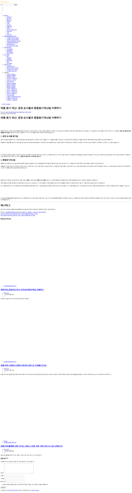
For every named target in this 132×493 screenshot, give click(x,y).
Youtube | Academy (11, 75)
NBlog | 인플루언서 (12, 93)
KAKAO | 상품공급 (12, 78)
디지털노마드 (7, 64)
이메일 (3, 478)
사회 (8, 23)
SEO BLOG (10, 51)
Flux (8, 61)
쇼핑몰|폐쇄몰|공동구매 (10, 36)
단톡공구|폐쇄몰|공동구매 (14, 96)
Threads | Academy (11, 83)
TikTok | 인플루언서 (12, 92)
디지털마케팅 (7, 47)
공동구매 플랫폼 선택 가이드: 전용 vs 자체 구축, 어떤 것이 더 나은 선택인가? (32, 446)
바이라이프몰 (10, 95)
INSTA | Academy (11, 84)
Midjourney (9, 60)
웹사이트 (3, 481)
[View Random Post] (1, 102)
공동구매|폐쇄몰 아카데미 (14, 41)
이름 (2, 475)
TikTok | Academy (11, 85)
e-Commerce (10, 49)
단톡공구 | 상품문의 (12, 100)
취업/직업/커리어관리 (12, 67)
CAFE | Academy (11, 74)
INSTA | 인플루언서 (12, 90)
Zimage (5, 441)
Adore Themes (35, 490)
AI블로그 (29, 212)
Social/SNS (9, 50)
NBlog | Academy (11, 87)
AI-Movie (9, 59)
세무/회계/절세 (11, 44)
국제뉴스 (9, 17)
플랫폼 (8, 21)
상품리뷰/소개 (10, 66)
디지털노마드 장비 (12, 71)
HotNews (6, 15)
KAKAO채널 (10, 81)
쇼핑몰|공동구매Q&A (12, 42)
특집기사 (9, 20)
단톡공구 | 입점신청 (12, 98)
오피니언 (9, 34)
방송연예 (9, 31)
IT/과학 (9, 25)
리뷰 (8, 33)
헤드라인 (9, 18)
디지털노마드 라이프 (12, 69)
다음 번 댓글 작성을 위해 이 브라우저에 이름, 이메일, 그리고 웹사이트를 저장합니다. (25, 484)
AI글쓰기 (24, 212)
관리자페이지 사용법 (12, 45)
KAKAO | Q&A (11, 77)
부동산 (8, 28)
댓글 (2, 473)
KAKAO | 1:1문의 (11, 80)
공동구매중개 (42, 212)
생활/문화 (9, 26)
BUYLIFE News (5, 2)
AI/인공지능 (10, 53)
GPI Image (9, 63)
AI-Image (9, 57)
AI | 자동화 (6, 54)
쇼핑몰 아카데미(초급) (13, 37)
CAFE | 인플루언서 (12, 88)
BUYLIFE (28, 112)
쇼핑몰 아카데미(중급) (13, 39)
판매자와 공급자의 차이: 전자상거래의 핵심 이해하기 (22, 290)
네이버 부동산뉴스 (12, 29)
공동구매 (35, 212)
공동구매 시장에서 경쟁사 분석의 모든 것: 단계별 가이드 (24, 365)
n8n (8, 56)
